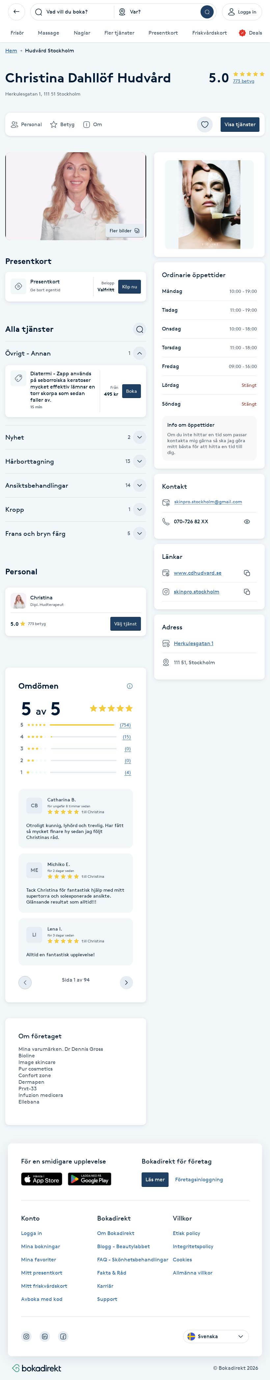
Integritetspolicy (193, 1246)
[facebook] (63, 1336)
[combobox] (72, 11)
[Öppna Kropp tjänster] (139, 509)
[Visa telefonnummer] (247, 521)
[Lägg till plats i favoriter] (205, 124)
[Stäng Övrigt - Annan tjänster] (139, 353)
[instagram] (26, 1336)
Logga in (31, 1233)
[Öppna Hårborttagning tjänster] (139, 461)
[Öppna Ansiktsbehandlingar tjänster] (139, 485)
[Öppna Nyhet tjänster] (139, 437)
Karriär (105, 1286)
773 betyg (243, 81)
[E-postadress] (212, 502)
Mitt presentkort (41, 1273)
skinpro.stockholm (196, 592)
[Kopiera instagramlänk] (247, 592)
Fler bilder (121, 230)
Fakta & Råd (111, 1273)
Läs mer (155, 1179)
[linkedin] (45, 1336)
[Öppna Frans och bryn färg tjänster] (139, 533)
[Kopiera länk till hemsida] (247, 573)
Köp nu (129, 286)
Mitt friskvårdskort (44, 1286)
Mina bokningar (40, 1246)
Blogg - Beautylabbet (123, 1246)
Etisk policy (186, 1233)
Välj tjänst (125, 623)
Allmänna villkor (192, 1273)
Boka (131, 391)
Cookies (182, 1259)
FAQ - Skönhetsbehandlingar (132, 1259)
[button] (76, 286)
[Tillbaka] (16, 11)
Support (107, 1299)
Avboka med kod (42, 1299)
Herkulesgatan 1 (193, 643)
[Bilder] (209, 204)
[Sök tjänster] (139, 329)
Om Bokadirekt (115, 1233)
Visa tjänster (240, 124)
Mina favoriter (38, 1259)
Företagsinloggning (199, 1179)
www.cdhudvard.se (198, 573)
